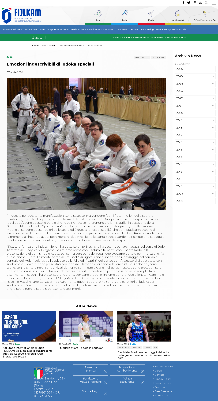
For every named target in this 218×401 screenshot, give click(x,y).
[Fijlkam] (21, 16)
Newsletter (161, 395)
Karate (151, 20)
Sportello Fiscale (177, 29)
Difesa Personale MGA (205, 20)
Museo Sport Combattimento (127, 369)
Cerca (158, 370)
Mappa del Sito (164, 366)
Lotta (124, 20)
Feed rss (160, 387)
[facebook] (183, 3)
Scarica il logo (90, 391)
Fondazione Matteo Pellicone (91, 380)
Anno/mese (182, 64)
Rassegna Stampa (91, 369)
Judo (98, 20)
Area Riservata (163, 391)
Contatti (159, 374)
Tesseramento (31, 29)
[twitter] (189, 3)
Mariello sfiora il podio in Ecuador (81, 347)
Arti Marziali (178, 20)
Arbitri (183, 37)
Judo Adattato (158, 57)
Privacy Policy (163, 378)
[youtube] (200, 3)
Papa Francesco (142, 57)
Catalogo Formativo (156, 29)
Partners (122, 29)
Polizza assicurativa (127, 380)
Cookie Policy (163, 383)
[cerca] (206, 3)
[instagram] (195, 3)
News (66, 29)
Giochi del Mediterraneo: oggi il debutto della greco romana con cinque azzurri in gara (144, 355)
